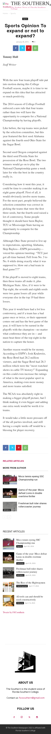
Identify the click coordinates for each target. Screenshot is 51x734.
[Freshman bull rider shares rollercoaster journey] (10, 506)
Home (5, 13)
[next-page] (9, 517)
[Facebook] (16, 48)
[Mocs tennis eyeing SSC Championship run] (10, 480)
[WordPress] (37, 717)
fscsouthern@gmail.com (31, 697)
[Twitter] (22, 48)
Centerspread (22, 586)
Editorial (20, 603)
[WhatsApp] (35, 48)
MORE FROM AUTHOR (14, 467)
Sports (13, 13)
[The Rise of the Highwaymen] (8, 586)
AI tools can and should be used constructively (29, 598)
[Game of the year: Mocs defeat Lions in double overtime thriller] (10, 493)
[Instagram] (22, 717)
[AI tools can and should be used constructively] (8, 600)
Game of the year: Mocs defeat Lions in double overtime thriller (31, 493)
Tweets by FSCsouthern (13, 612)
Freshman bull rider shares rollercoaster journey (29, 570)
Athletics (7, 510)
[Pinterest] (29, 48)
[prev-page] (4, 517)
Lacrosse (7, 497)
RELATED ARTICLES (13, 460)
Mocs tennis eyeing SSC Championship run (28, 541)
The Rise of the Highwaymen (30, 582)
